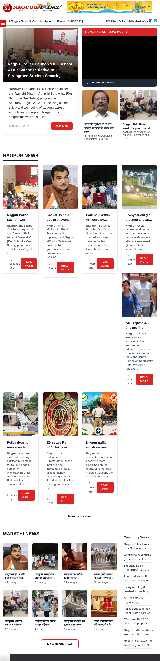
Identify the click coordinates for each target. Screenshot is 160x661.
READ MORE (29, 263)
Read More (62, 125)
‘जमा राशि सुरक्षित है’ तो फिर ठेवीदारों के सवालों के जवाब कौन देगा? (99, 128)
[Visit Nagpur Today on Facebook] (150, 20)
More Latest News (80, 516)
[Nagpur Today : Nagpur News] (32, 8)
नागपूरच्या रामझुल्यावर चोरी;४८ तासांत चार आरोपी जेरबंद (44, 578)
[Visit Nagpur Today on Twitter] (155, 20)
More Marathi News (60, 643)
